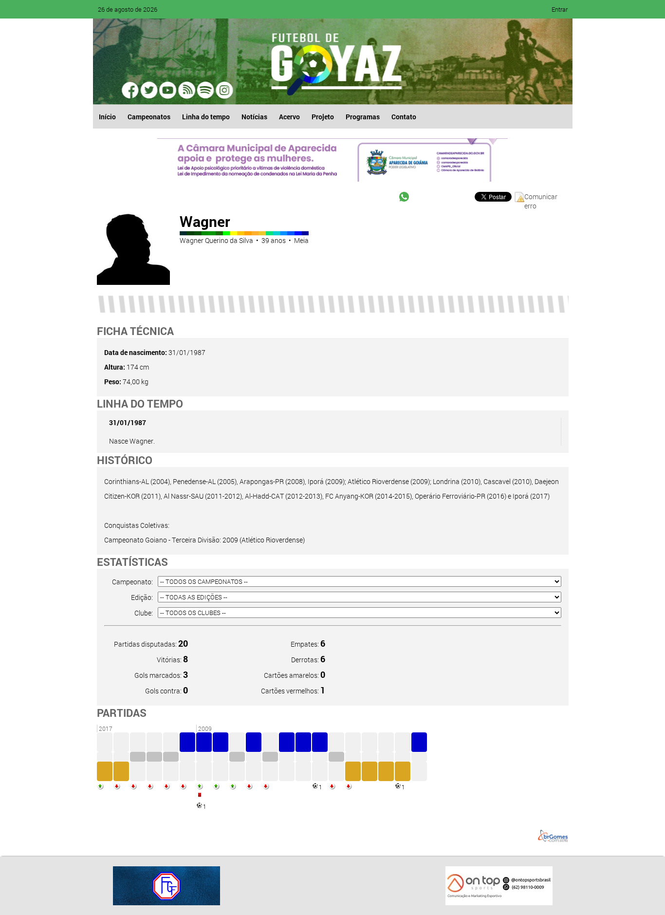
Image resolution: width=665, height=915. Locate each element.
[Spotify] (186, 90)
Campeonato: (132, 581)
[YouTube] (168, 90)
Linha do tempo (206, 116)
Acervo (289, 116)
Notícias (254, 116)
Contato (403, 116)
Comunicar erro (540, 197)
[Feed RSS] (205, 90)
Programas (363, 116)
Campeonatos (149, 116)
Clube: (143, 612)
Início (107, 116)
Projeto (323, 116)
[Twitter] (149, 90)
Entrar (560, 9)
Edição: (142, 597)
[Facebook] (131, 90)
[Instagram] (223, 90)
